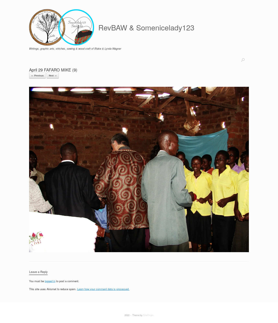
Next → (53, 75)
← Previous (37, 75)
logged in (50, 281)
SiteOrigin (148, 315)
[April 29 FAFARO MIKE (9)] (139, 251)
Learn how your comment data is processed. (103, 289)
